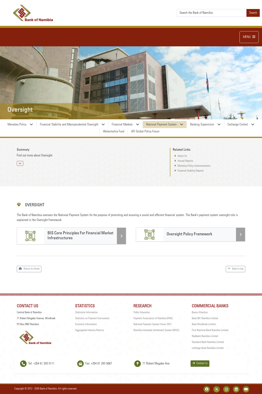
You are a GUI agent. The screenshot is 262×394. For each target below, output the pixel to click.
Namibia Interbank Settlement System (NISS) (156, 330)
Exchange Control (238, 124)
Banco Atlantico (200, 312)
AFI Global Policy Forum (145, 131)
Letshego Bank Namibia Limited (208, 348)
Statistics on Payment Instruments (92, 318)
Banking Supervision (202, 124)
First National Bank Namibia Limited (210, 330)
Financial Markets (122, 124)
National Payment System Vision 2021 (152, 324)
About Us (182, 156)
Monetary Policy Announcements (193, 166)
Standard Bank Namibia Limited (208, 342)
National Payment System (161, 124)
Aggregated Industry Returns (89, 330)
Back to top (237, 269)
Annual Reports (185, 161)
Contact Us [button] (202, 363)
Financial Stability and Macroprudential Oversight (69, 124)
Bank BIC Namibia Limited (205, 318)
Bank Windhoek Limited (204, 324)
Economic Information (86, 324)
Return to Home (32, 269)
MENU (247, 37)
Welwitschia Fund (113, 131)
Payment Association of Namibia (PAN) (153, 318)
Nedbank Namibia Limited (205, 336)
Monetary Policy (17, 124)
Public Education (141, 312)
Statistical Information (86, 312)
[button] (20, 163)
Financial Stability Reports (190, 171)
